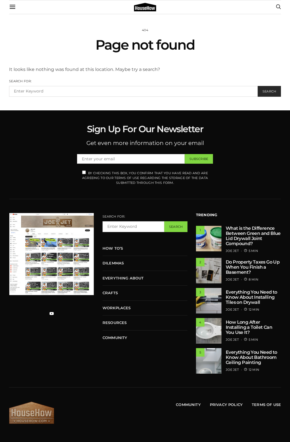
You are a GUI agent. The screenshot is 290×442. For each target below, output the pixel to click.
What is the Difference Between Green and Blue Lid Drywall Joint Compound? (253, 236)
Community (115, 337)
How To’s (113, 248)
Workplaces (117, 308)
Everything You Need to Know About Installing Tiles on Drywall (251, 297)
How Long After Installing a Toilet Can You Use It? (249, 327)
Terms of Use (266, 404)
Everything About (123, 278)
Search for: (20, 81)
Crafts (110, 293)
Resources (115, 322)
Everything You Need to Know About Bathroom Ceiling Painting (251, 357)
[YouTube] (52, 313)
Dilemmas (113, 263)
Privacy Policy (226, 404)
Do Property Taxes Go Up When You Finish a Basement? (253, 267)
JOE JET (232, 251)
